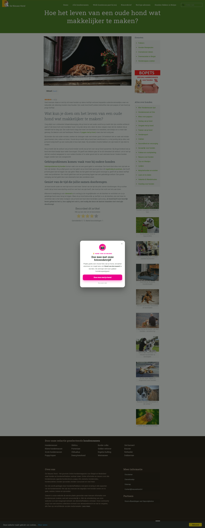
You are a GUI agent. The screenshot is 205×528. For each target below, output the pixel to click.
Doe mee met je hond (102, 277)
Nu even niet (102, 283)
